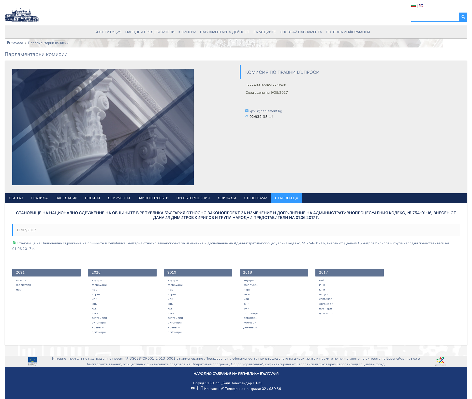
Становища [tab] (286, 198)
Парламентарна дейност (224, 32)
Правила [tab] (39, 198)
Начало (16, 42)
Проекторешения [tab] (193, 198)
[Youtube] (192, 388)
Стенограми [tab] (255, 198)
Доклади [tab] (227, 198)
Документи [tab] (119, 198)
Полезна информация (348, 32)
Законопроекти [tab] (153, 198)
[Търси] (463, 17)
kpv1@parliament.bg (266, 110)
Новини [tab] (92, 198)
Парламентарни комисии (48, 42)
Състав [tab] (16, 198)
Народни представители (150, 32)
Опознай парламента (301, 32)
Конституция (108, 32)
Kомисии (187, 32)
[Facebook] (197, 388)
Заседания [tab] (66, 198)
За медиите (264, 32)
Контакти (212, 388)
